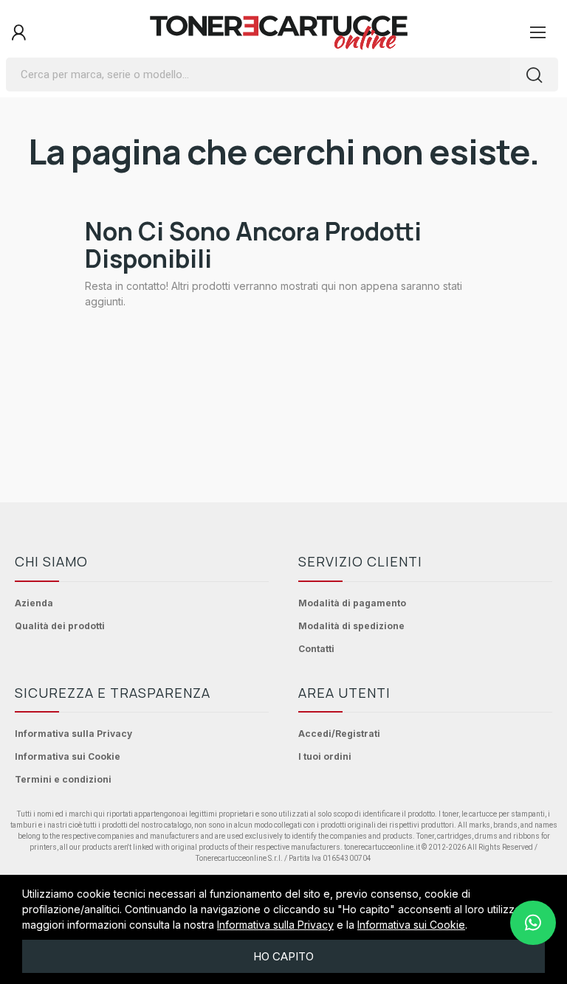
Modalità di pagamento (352, 603)
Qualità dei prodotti (60, 625)
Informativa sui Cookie (67, 756)
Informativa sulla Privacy (73, 733)
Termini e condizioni (63, 779)
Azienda (34, 603)
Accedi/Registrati (339, 733)
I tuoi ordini (324, 756)
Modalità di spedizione (351, 625)
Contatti (316, 648)
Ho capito (283, 956)
